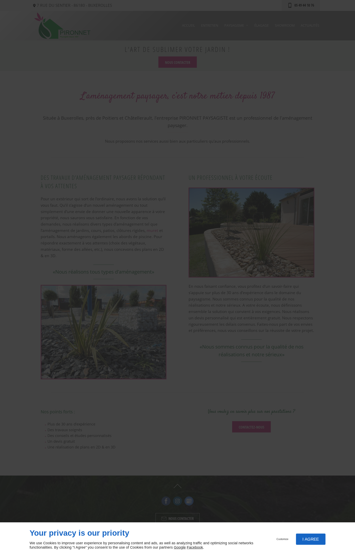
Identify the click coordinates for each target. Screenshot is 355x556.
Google (180, 547)
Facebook (195, 547)
